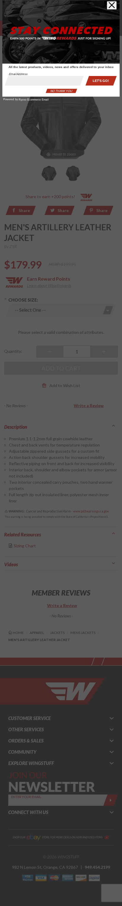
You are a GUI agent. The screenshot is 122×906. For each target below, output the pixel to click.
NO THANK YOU (61, 91)
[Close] (112, 5)
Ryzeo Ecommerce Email (33, 99)
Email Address (18, 74)
